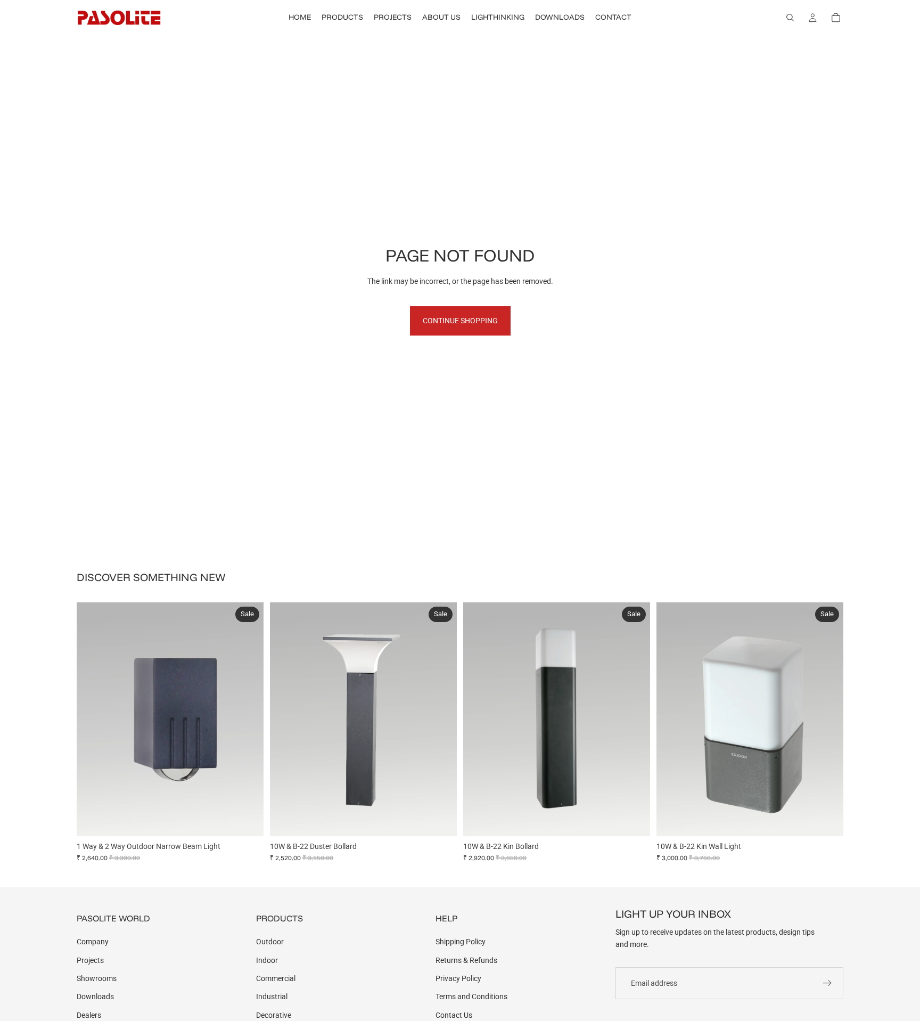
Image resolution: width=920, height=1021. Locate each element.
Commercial (275, 978)
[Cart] (836, 17)
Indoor (267, 960)
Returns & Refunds (466, 960)
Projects (90, 960)
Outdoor (270, 941)
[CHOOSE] (247, 819)
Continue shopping (460, 320)
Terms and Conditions (471, 996)
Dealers (89, 1015)
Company (93, 941)
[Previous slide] (93, 719)
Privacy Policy (458, 978)
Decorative (273, 1015)
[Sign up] (827, 983)
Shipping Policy (461, 941)
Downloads (95, 996)
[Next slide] (248, 719)
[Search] (790, 17)
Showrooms (97, 978)
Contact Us (454, 1015)
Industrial (272, 996)
